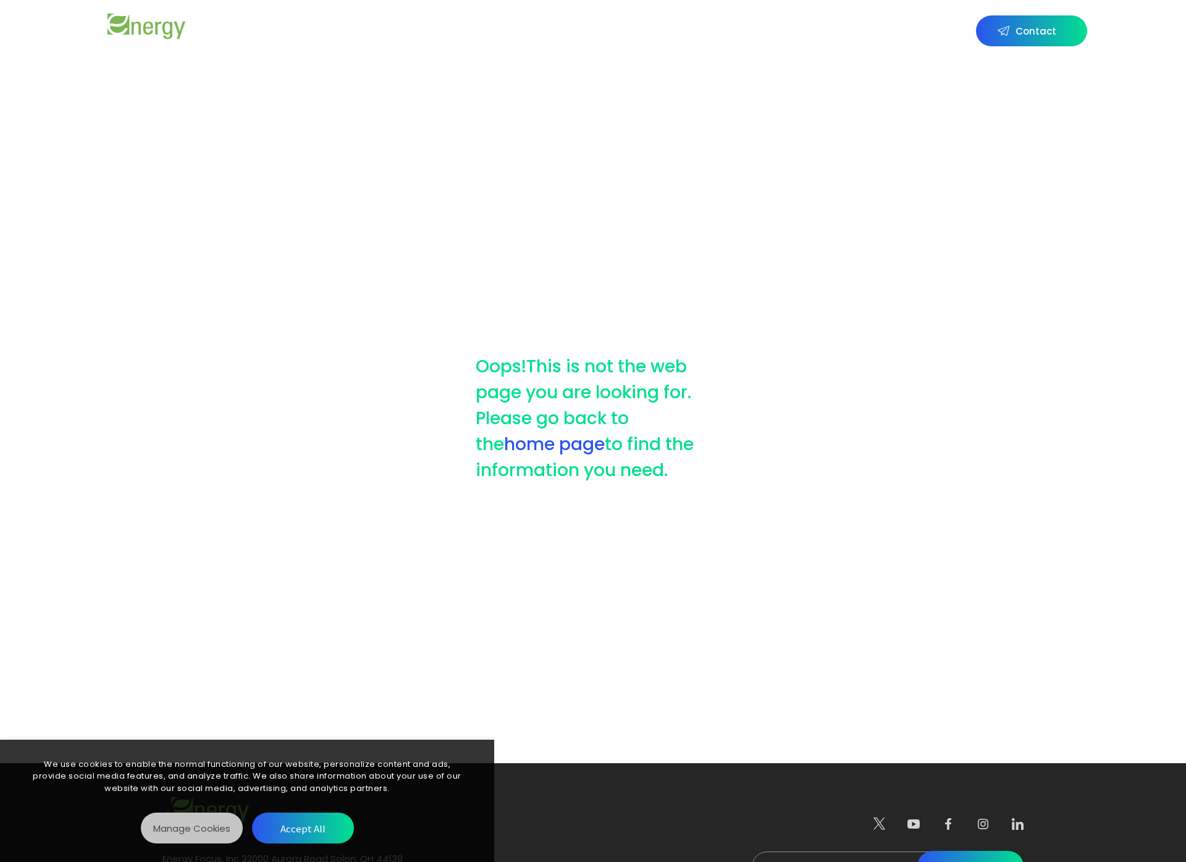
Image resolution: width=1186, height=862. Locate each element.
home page (554, 444)
